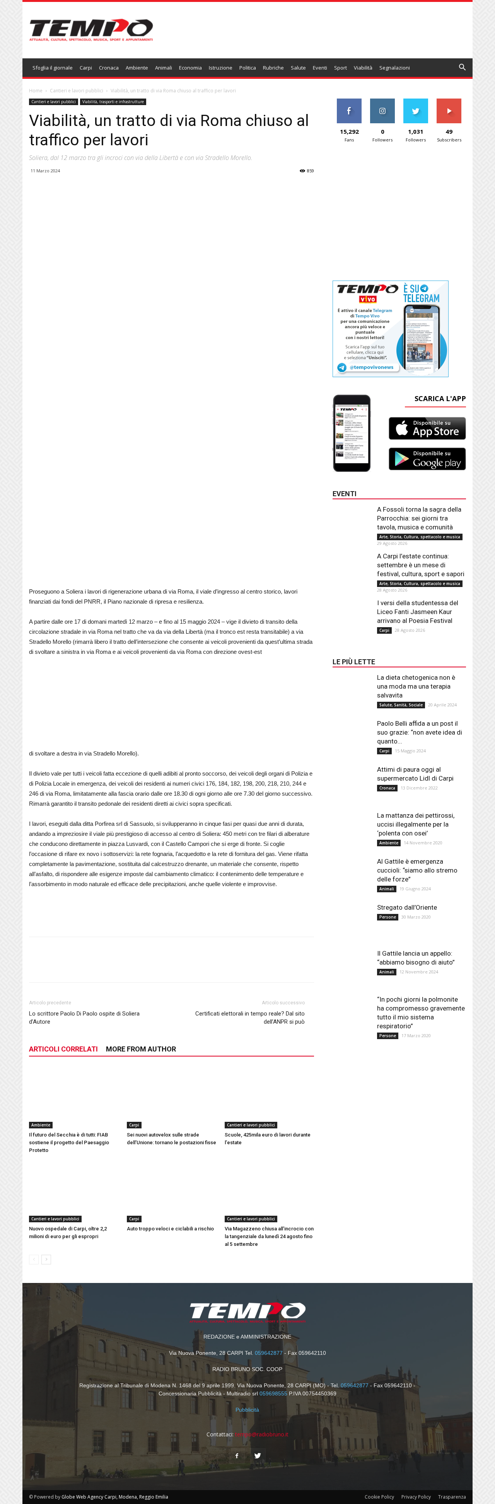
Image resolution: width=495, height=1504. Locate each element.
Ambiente (137, 67)
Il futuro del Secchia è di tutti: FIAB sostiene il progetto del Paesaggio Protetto (69, 1142)
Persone (387, 917)
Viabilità (363, 67)
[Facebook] (237, 1456)
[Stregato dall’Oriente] (351, 918)
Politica (247, 67)
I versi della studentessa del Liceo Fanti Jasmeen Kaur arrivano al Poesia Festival (417, 611)
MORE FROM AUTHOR (141, 1049)
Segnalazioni (394, 67)
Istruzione (220, 67)
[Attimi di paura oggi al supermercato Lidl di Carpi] (351, 780)
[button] (462, 68)
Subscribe (449, 101)
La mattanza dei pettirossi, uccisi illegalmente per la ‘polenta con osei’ (415, 824)
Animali (163, 67)
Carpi (86, 67)
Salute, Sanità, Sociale (401, 705)
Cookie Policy (379, 1497)
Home (36, 90)
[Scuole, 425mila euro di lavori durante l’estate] (269, 1097)
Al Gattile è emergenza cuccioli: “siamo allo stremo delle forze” (417, 870)
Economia (190, 67)
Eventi (320, 67)
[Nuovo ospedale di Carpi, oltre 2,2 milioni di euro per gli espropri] (74, 1191)
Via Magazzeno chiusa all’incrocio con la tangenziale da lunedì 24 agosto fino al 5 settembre (269, 1236)
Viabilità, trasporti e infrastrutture (113, 101)
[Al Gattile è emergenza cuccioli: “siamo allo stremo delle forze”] (351, 872)
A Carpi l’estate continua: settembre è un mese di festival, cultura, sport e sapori (420, 565)
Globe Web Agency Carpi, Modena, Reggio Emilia (114, 1497)
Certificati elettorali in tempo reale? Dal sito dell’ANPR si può (250, 1017)
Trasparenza (452, 1497)
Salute (298, 67)
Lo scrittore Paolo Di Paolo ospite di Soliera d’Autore (84, 1017)
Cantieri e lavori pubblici (76, 90)
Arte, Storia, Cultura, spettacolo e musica (419, 536)
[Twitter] (258, 1456)
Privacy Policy (416, 1497)
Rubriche (273, 67)
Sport (340, 67)
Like (349, 101)
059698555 (273, 1393)
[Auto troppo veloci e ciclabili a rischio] (172, 1191)
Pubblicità (247, 1410)
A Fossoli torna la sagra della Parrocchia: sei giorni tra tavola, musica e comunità (419, 518)
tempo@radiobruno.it (261, 1434)
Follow (383, 101)
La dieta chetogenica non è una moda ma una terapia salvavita (416, 686)
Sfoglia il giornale (52, 67)
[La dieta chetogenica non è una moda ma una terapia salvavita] (351, 688)
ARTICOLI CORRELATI (63, 1049)
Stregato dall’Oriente (407, 907)
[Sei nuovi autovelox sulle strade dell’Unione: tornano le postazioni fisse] (172, 1097)
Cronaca (109, 67)
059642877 (269, 1353)
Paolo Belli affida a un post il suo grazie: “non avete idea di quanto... (419, 732)
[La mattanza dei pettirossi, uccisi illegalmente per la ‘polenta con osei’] (351, 826)
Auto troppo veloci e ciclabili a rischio (170, 1229)
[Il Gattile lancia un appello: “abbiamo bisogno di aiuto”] (351, 964)
